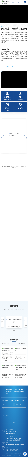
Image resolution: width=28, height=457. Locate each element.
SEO (19, 455)
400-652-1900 (11, 431)
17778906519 (10, 434)
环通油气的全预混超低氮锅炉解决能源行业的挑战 (20, 375)
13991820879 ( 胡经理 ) (13, 438)
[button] (12, 330)
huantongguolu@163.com (15, 444)
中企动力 (13, 455)
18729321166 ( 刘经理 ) (13, 440)
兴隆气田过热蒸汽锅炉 (14, 327)
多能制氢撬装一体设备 (20, 357)
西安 (16, 455)
